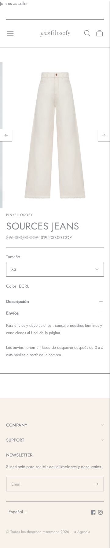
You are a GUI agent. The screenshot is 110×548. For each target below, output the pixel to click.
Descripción (17, 301)
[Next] (104, 135)
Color (11, 286)
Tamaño (13, 256)
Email (16, 476)
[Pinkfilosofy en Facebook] (93, 513)
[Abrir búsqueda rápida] (87, 33)
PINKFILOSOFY (19, 214)
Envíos (12, 313)
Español (16, 512)
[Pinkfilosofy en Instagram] (100, 513)
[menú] (10, 33)
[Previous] (6, 135)
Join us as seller (14, 3)
